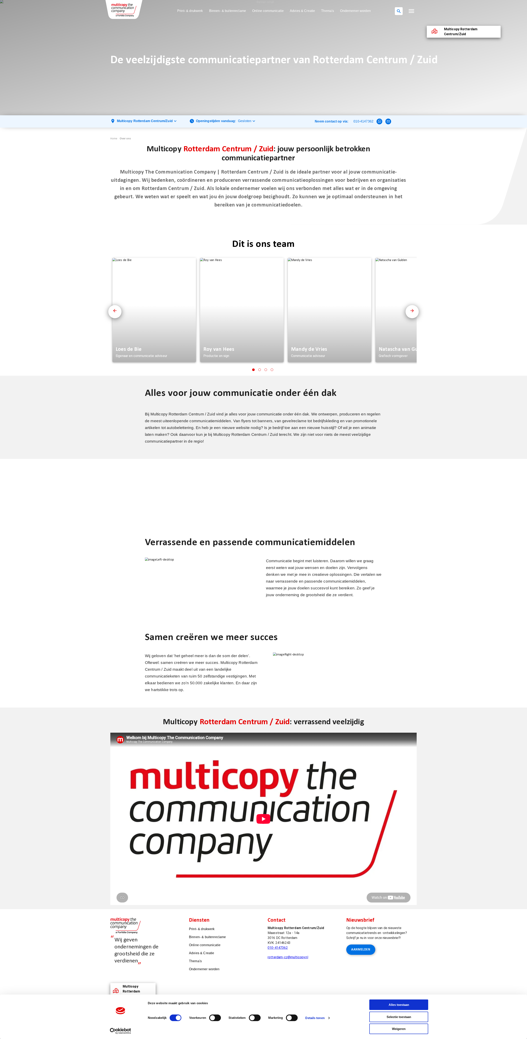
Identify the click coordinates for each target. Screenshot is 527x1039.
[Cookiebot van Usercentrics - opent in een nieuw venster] (121, 1031)
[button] (411, 11)
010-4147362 (363, 121)
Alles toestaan (399, 1004)
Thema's (327, 11)
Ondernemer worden (355, 11)
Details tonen (314, 1018)
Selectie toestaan (399, 1017)
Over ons (125, 138)
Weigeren (399, 1029)
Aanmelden (360, 949)
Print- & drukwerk (190, 11)
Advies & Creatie (302, 11)
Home (114, 138)
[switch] (215, 1018)
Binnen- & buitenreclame (227, 11)
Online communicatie (268, 11)
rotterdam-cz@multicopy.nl (288, 957)
